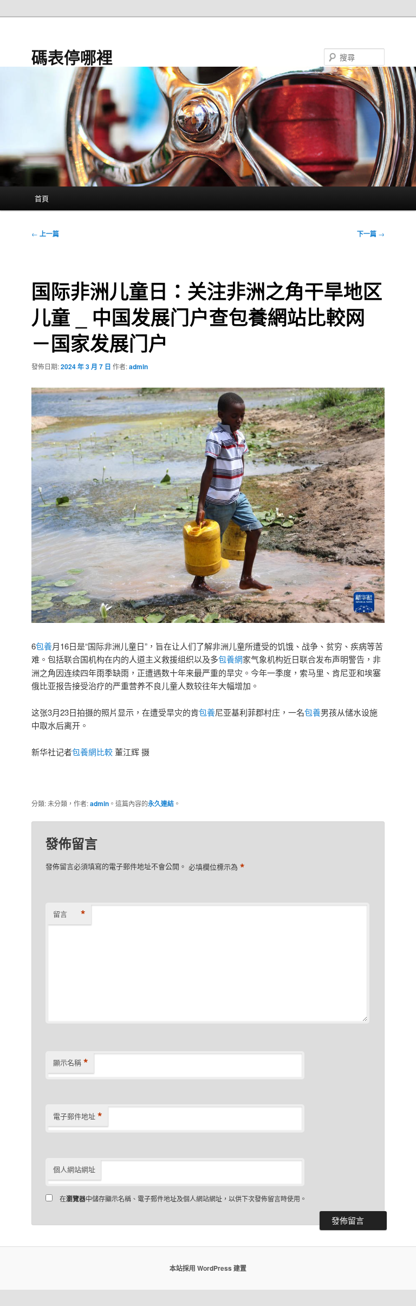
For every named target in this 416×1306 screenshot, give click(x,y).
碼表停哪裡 (72, 56)
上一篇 (45, 234)
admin (138, 366)
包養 (44, 646)
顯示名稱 (70, 1062)
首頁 (42, 198)
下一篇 (371, 234)
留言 (69, 914)
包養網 (230, 659)
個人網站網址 (74, 1169)
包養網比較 (92, 751)
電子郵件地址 (77, 1116)
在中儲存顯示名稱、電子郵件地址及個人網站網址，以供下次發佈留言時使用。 (183, 1198)
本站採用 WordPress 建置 (208, 1268)
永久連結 (161, 803)
